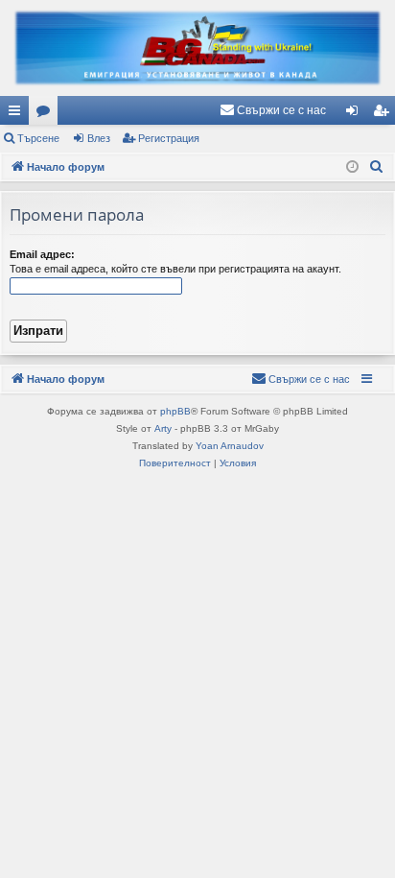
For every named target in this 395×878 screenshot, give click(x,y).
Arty (163, 428)
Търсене (38, 138)
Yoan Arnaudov (230, 445)
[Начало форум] (197, 48)
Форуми (47, 114)
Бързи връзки (18, 114)
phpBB (175, 411)
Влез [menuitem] (355, 114)
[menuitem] (272, 110)
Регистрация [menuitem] (384, 114)
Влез (98, 138)
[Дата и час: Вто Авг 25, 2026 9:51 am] (352, 167)
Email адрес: (42, 254)
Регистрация (168, 138)
